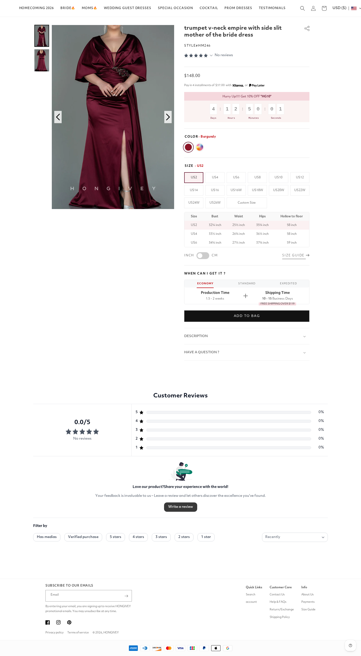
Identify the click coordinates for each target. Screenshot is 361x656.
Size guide (294, 255)
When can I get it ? (205, 273)
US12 (300, 177)
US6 (236, 177)
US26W (215, 202)
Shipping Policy (280, 617)
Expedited (288, 283)
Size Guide (308, 609)
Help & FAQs (278, 602)
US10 (278, 177)
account (251, 602)
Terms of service (78, 632)
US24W (193, 202)
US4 (215, 177)
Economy (205, 283)
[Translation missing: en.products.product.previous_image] (58, 117)
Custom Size (247, 202)
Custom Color (199, 147)
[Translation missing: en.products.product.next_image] (168, 117)
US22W (299, 190)
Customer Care (281, 587)
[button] (67, 8)
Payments (308, 602)
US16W (236, 190)
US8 (257, 177)
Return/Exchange (282, 609)
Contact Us (277, 594)
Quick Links (254, 587)
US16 (215, 190)
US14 (194, 190)
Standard (246, 283)
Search (250, 594)
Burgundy (188, 147)
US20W (278, 190)
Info (304, 587)
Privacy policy (54, 632)
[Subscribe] (126, 596)
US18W (257, 190)
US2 (194, 177)
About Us (307, 594)
